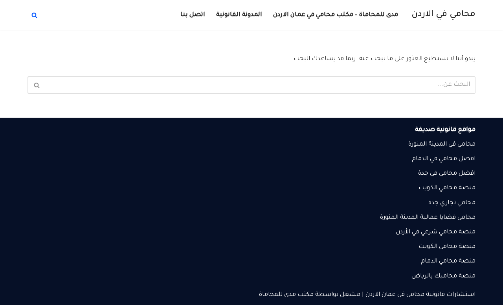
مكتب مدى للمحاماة (286, 295)
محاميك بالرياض (434, 276)
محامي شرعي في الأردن (426, 232)
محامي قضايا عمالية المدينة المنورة (427, 217)
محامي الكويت (438, 188)
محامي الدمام (439, 261)
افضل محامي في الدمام (443, 159)
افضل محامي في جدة (446, 173)
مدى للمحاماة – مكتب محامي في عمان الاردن (335, 15)
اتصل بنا (192, 15)
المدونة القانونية (239, 15)
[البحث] (34, 15)
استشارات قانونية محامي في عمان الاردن (420, 295)
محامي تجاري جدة (451, 203)
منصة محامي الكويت (447, 247)
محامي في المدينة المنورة (441, 144)
